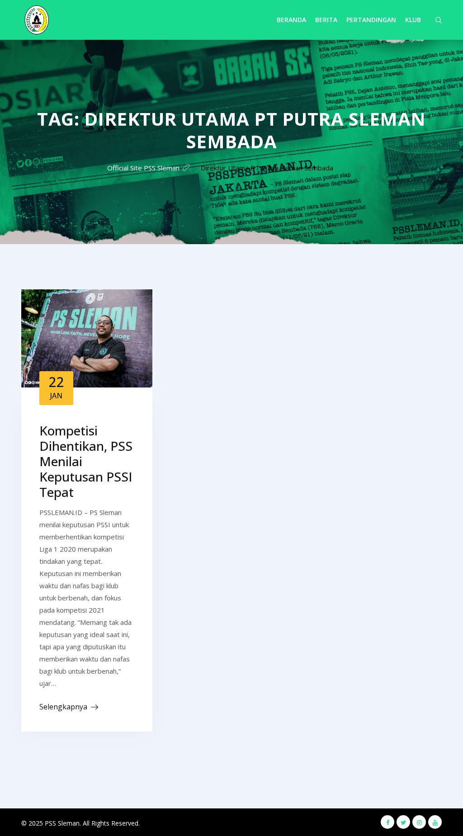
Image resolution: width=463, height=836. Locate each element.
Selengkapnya (63, 707)
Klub (413, 19)
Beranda (291, 19)
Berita (326, 19)
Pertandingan (371, 19)
